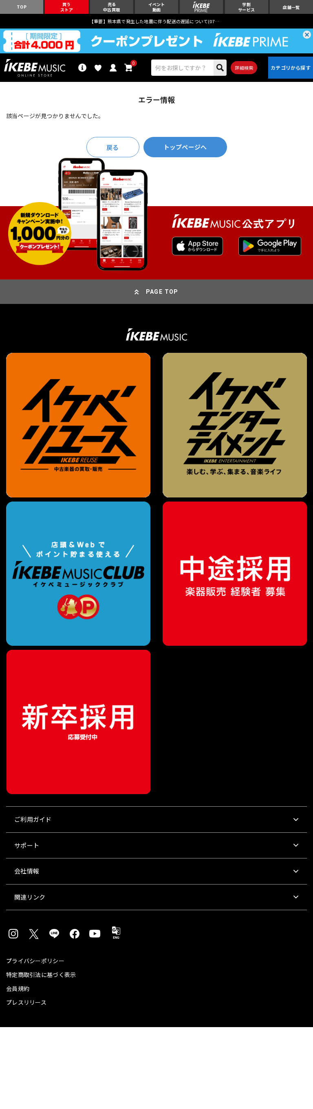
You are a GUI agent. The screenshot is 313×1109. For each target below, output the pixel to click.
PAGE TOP (162, 291)
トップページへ (185, 147)
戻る (112, 147)
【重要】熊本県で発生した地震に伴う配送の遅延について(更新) (156, 21)
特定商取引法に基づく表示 (41, 974)
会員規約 (17, 988)
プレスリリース (26, 1002)
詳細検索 (244, 67)
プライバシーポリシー (35, 961)
